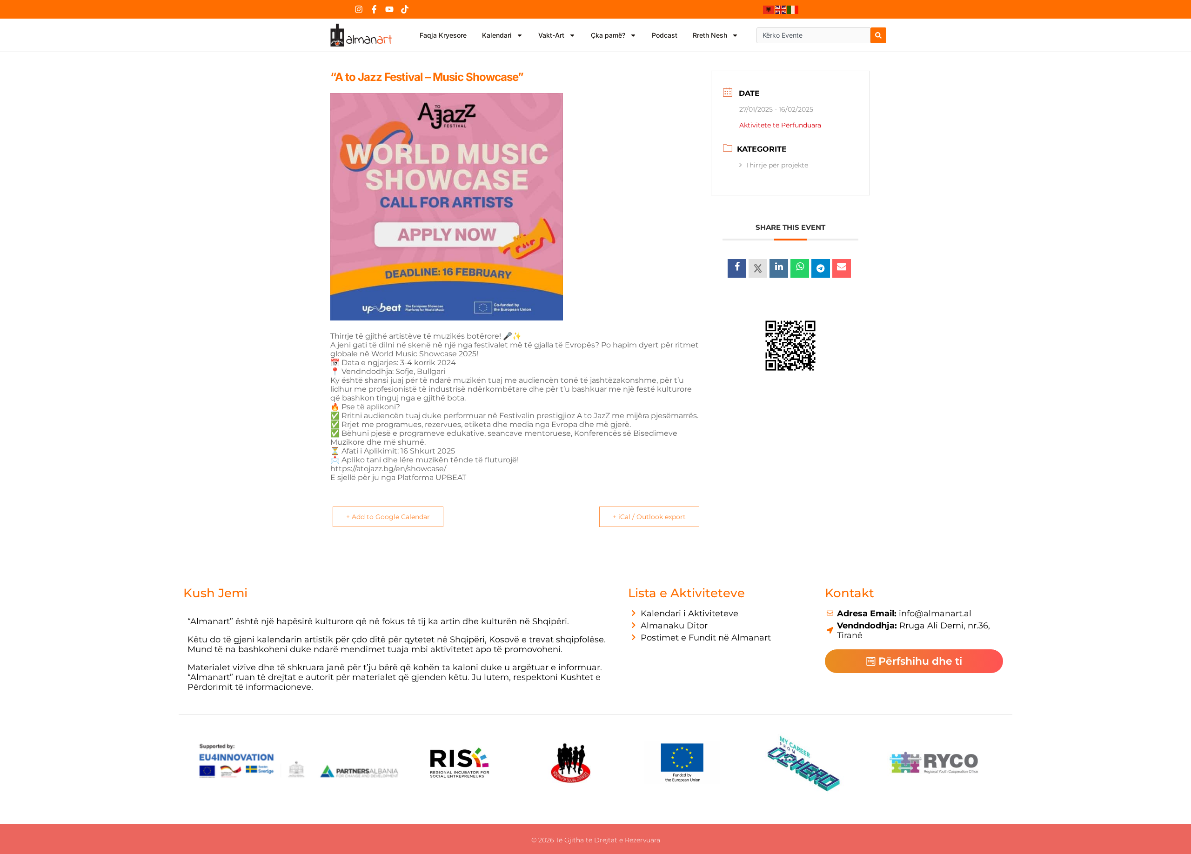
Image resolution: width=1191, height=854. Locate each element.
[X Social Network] (758, 268)
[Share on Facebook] (737, 268)
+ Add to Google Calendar (388, 517)
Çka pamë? (608, 35)
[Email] (841, 268)
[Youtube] (389, 9)
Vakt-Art (551, 35)
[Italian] (793, 9)
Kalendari (497, 35)
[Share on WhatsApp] (799, 268)
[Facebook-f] (374, 9)
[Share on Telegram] (820, 268)
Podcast (664, 35)
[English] (781, 9)
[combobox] (813, 35)
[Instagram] (359, 9)
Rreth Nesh (710, 35)
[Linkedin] (778, 268)
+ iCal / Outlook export (649, 517)
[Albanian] (769, 9)
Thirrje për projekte (777, 165)
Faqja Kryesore (443, 35)
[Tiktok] (405, 9)
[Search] (878, 35)
